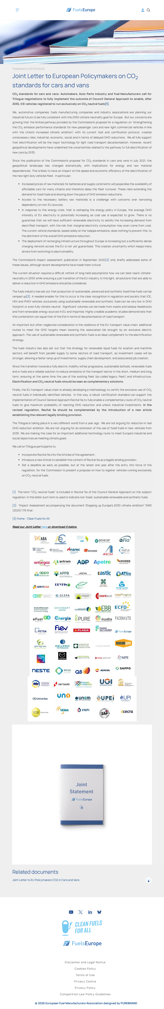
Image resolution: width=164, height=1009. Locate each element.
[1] (107, 104)
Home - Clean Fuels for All (33, 518)
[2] (107, 260)
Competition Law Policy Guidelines (85, 994)
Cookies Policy (85, 968)
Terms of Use (85, 975)
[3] (28, 296)
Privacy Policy (85, 988)
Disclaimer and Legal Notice (85, 962)
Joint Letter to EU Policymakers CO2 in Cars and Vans (45, 880)
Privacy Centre (85, 981)
